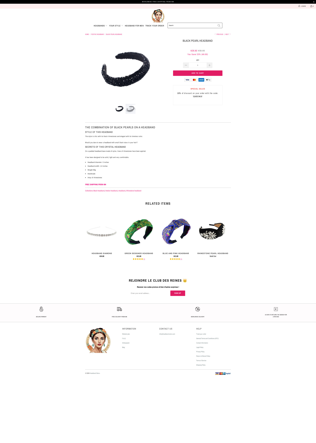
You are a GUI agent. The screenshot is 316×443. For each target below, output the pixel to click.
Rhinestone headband (133, 190)
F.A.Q (124, 338)
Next (227, 34)
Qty (197, 60)
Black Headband (99, 190)
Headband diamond (102, 231)
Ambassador (126, 343)
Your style (115, 25)
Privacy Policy (200, 352)
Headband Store (95, 373)
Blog (123, 347)
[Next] (160, 69)
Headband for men (134, 25)
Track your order (154, 25)
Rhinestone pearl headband (213, 231)
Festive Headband (111, 190)
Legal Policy (199, 347)
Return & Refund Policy (203, 356)
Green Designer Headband (139, 231)
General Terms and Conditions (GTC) (207, 338)
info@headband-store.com (167, 334)
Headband (122, 190)
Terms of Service (201, 360)
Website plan (126, 334)
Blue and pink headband (176, 231)
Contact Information (202, 343)
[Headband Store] (158, 16)
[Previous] (89, 69)
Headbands (99, 25)
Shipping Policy (200, 365)
